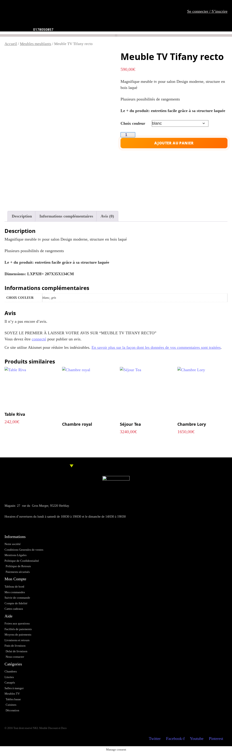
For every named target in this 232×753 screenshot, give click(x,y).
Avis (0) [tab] (107, 216)
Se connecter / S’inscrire (207, 11)
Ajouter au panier (174, 143)
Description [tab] (22, 216)
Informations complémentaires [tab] (66, 216)
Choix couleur (133, 123)
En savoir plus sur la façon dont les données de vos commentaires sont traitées (156, 347)
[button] (116, 35)
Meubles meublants (35, 44)
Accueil (11, 44)
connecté (39, 339)
